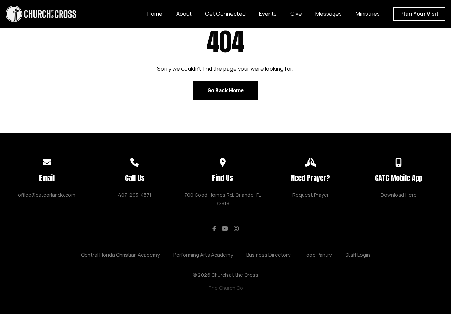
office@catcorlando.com (46, 194)
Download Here (399, 194)
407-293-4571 (135, 194)
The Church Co (225, 287)
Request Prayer (310, 194)
